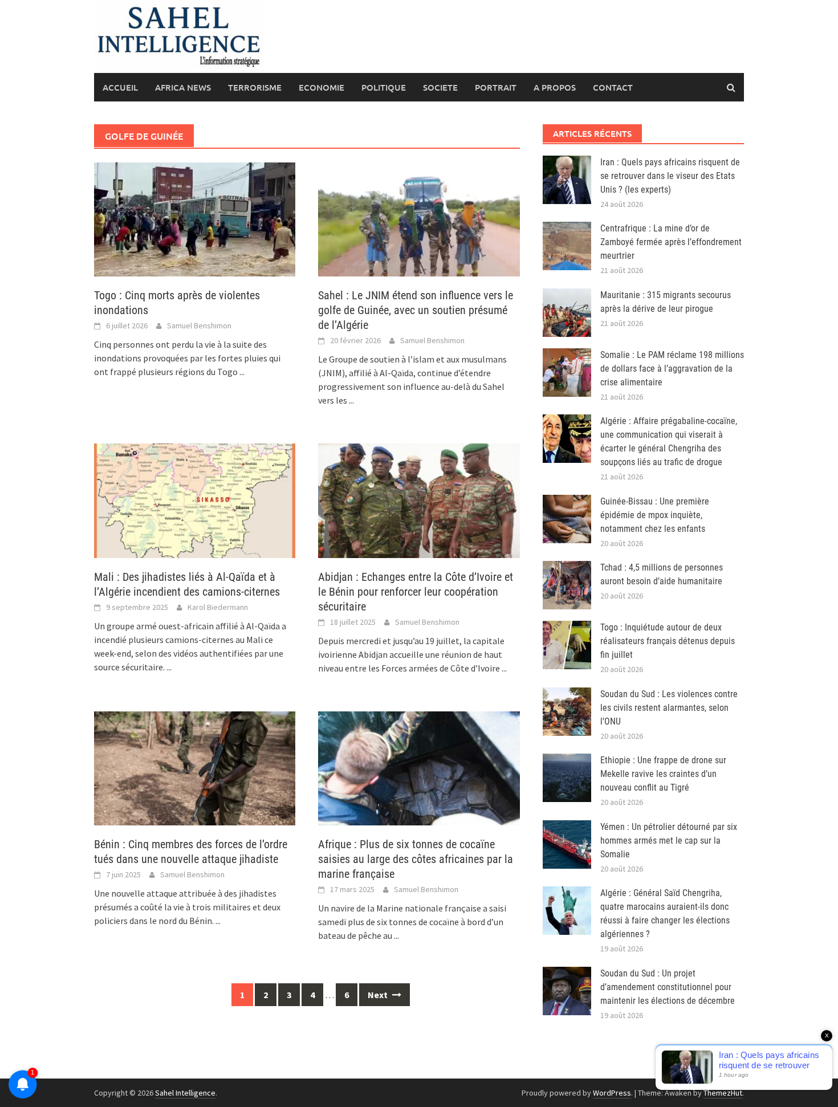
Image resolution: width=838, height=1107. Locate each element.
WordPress (612, 1093)
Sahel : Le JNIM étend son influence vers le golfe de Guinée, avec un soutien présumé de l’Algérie (415, 310)
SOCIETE (440, 87)
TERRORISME (255, 87)
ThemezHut (722, 1093)
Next (378, 994)
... (242, 371)
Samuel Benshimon (199, 325)
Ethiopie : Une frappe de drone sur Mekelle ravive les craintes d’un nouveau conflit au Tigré (663, 774)
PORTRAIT (495, 87)
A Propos (555, 87)
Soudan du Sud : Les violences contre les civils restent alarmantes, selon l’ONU (669, 708)
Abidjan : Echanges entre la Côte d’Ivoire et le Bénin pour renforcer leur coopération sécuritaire (415, 591)
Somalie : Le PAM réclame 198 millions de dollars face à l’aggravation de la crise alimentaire (672, 368)
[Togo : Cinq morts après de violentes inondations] (194, 218)
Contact (613, 87)
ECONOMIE (321, 87)
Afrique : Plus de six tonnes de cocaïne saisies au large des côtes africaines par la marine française (415, 859)
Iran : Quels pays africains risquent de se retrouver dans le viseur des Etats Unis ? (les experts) (670, 176)
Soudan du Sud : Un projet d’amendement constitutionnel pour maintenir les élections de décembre (667, 987)
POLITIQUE (383, 87)
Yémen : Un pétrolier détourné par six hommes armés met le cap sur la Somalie (668, 840)
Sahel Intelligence (185, 1093)
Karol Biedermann (218, 607)
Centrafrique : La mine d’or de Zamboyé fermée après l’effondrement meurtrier (671, 242)
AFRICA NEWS (183, 87)
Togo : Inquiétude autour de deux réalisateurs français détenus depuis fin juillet (667, 641)
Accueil (120, 87)
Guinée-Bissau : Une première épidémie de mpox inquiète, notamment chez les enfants (654, 515)
